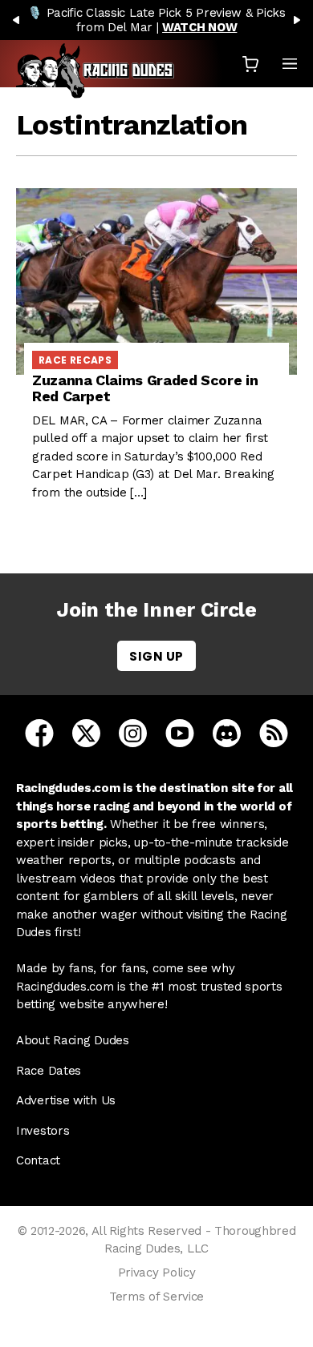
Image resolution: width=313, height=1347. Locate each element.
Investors (42, 1131)
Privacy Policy (157, 1272)
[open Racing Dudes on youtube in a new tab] (179, 732)
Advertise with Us (66, 1100)
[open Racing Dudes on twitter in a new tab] (86, 732)
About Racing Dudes (72, 1040)
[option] (156, 20)
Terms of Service (156, 1296)
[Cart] (250, 63)
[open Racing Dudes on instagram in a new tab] (133, 732)
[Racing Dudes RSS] (273, 732)
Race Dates (48, 1071)
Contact (38, 1160)
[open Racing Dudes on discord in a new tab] (227, 732)
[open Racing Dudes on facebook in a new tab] (39, 732)
